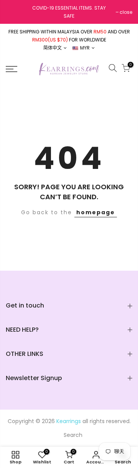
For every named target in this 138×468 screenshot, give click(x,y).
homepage (95, 212)
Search (73, 435)
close (126, 12)
